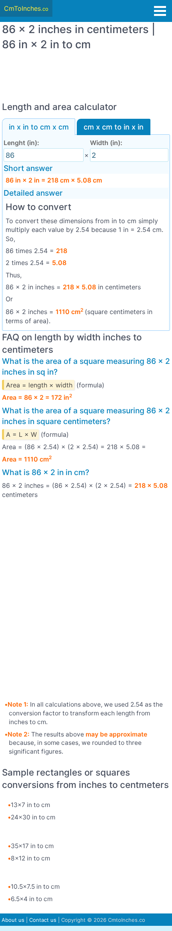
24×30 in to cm (33, 817)
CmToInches (26, 8)
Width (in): (106, 143)
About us (13, 920)
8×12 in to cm (30, 858)
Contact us (42, 920)
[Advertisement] (86, 72)
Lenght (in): (21, 143)
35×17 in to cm (32, 846)
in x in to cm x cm (39, 127)
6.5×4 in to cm (31, 899)
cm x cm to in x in (114, 127)
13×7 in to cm (30, 805)
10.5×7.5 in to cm (35, 886)
